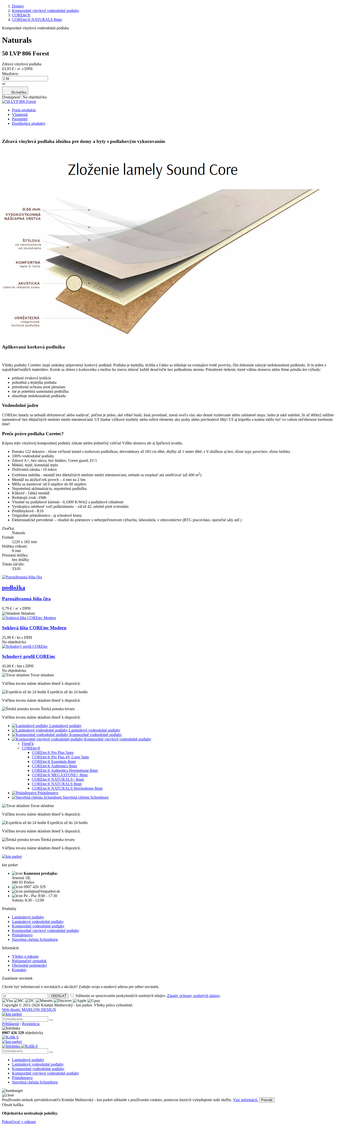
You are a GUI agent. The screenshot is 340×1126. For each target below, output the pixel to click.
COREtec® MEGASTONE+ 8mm (60, 775)
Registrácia (31, 1024)
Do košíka (18, 92)
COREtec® (31, 748)
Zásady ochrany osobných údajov (193, 996)
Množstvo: (10, 74)
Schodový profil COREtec (28, 656)
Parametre (20, 119)
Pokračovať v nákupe (19, 1122)
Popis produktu (24, 110)
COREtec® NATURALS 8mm (57, 784)
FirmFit (28, 743)
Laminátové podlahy (65, 726)
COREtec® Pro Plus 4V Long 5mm (60, 757)
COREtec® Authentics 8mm (54, 766)
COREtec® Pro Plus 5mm (52, 752)
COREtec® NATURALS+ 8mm (58, 779)
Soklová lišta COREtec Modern (34, 627)
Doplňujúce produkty (29, 123)
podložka (13, 587)
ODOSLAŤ (58, 996)
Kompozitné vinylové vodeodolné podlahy (117, 739)
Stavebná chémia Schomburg (85, 797)
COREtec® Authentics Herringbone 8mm (65, 770)
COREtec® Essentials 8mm (54, 761)
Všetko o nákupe (25, 956)
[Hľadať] (51, 1020)
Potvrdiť (267, 1100)
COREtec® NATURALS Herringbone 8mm (67, 788)
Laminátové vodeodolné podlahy (94, 730)
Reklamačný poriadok (29, 961)
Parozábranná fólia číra (26, 598)
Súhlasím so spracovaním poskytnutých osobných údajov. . (148, 996)
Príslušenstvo (47, 793)
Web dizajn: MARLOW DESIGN (29, 1009)
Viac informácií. (245, 1100)
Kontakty (19, 970)
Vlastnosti (20, 114)
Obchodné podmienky (29, 965)
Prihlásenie (10, 1024)
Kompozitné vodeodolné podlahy (95, 735)
